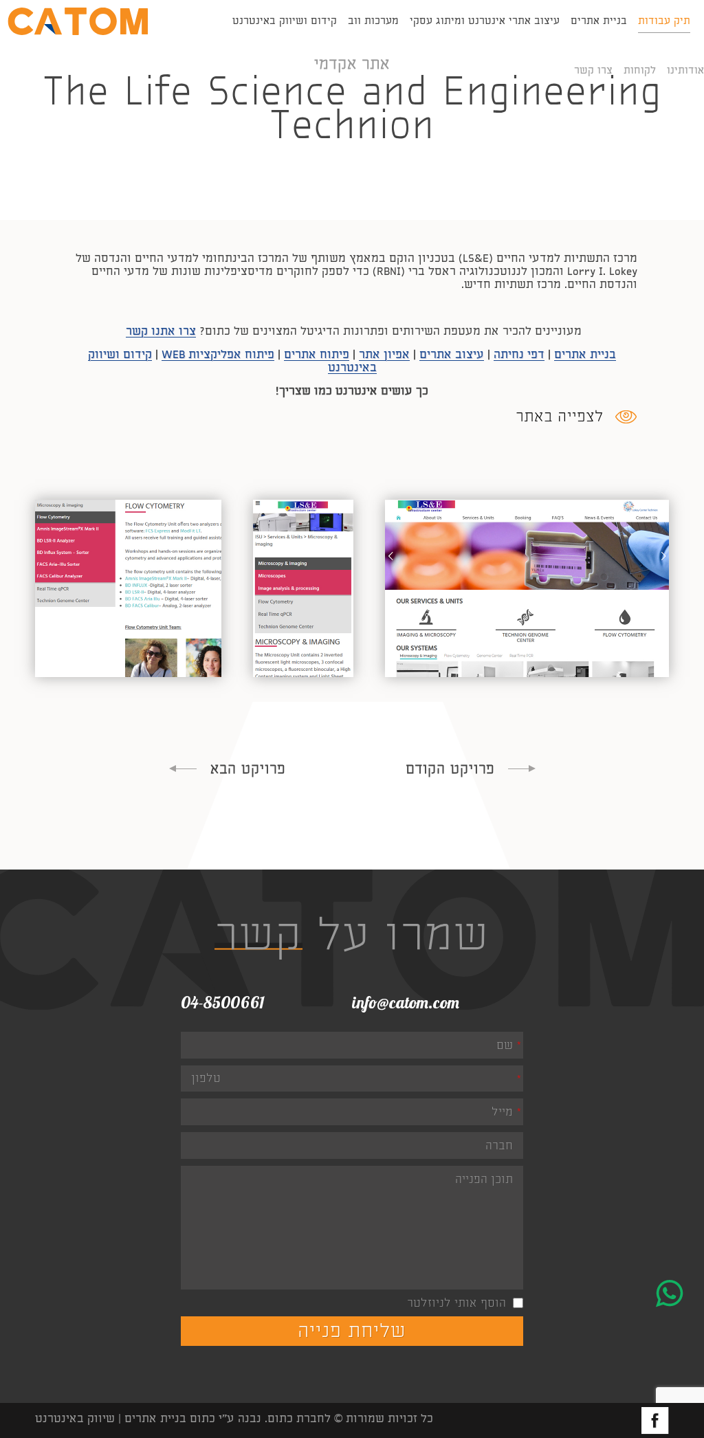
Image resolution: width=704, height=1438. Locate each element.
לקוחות (640, 70)
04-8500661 (223, 1002)
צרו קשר (593, 70)
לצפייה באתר (560, 416)
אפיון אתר (384, 354)
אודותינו (685, 70)
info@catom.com (405, 1002)
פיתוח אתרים (316, 354)
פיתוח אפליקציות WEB (218, 354)
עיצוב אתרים (451, 354)
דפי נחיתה (519, 354)
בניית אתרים (585, 354)
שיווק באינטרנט (75, 1418)
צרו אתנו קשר (161, 331)
